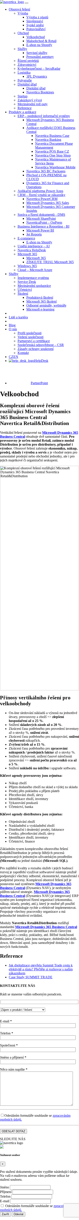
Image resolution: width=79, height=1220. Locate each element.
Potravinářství (35, 29)
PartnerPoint (39, 383)
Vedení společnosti (30, 337)
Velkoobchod (35, 37)
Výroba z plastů (37, 17)
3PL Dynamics (36, 76)
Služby (22, 49)
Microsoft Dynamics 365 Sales (47, 203)
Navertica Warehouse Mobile (55, 167)
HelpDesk (41, 361)
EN (15, 357)
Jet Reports (34, 234)
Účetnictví (25, 289)
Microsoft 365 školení (41, 301)
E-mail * (6, 1021)
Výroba (23, 13)
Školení (23, 293)
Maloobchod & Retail (41, 41)
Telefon (5, 1196)
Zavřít (5, 1214)
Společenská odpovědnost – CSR (41, 345)
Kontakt (23, 353)
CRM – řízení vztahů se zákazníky (41, 195)
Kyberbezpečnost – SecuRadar (39, 68)
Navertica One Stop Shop (53, 155)
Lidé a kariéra (18, 317)
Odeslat (18, 1214)
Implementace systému (33, 278)
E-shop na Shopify (39, 45)
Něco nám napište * (13, 1069)
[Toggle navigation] (26, 3)
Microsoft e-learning (40, 309)
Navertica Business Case (52, 136)
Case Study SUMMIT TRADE (30, 977)
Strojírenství (34, 21)
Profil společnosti (29, 333)
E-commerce (26, 238)
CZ (11, 357)
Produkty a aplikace (22, 112)
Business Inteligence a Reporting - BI (43, 226)
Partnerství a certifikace (34, 341)
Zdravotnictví (27, 64)
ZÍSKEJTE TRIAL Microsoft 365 (50, 262)
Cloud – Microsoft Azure (35, 270)
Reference (25, 108)
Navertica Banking (48, 139)
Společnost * (9, 1045)
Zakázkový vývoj (30, 100)
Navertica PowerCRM (41, 199)
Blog (12, 325)
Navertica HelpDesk (32, 250)
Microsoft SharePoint (41, 218)
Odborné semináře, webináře (46, 305)
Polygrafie (25, 80)
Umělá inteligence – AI (34, 246)
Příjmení (6, 1192)
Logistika (24, 72)
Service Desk (27, 282)
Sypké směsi (35, 25)
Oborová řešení (19, 9)
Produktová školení (39, 297)
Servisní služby (36, 53)
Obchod (23, 33)
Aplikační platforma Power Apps (40, 191)
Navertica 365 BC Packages (45, 171)
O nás (13, 329)
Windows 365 (27, 266)
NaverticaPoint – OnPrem (44, 222)
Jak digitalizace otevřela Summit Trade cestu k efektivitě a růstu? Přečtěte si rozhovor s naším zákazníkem (41, 969)
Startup (22, 96)
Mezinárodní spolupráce (34, 286)
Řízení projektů (28, 61)
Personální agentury (40, 57)
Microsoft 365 (27, 254)
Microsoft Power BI (40, 230)
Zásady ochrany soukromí (36, 349)
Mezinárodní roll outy (33, 104)
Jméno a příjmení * (13, 1057)
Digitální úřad (27, 84)
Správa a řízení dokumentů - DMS (41, 214)
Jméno (4, 1187)
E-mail (4, 1201)
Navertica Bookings (40, 92)
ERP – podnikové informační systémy (44, 116)
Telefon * (6, 1033)
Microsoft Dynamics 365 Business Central (46, 927)
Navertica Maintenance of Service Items (53, 161)
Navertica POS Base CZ (52, 151)
